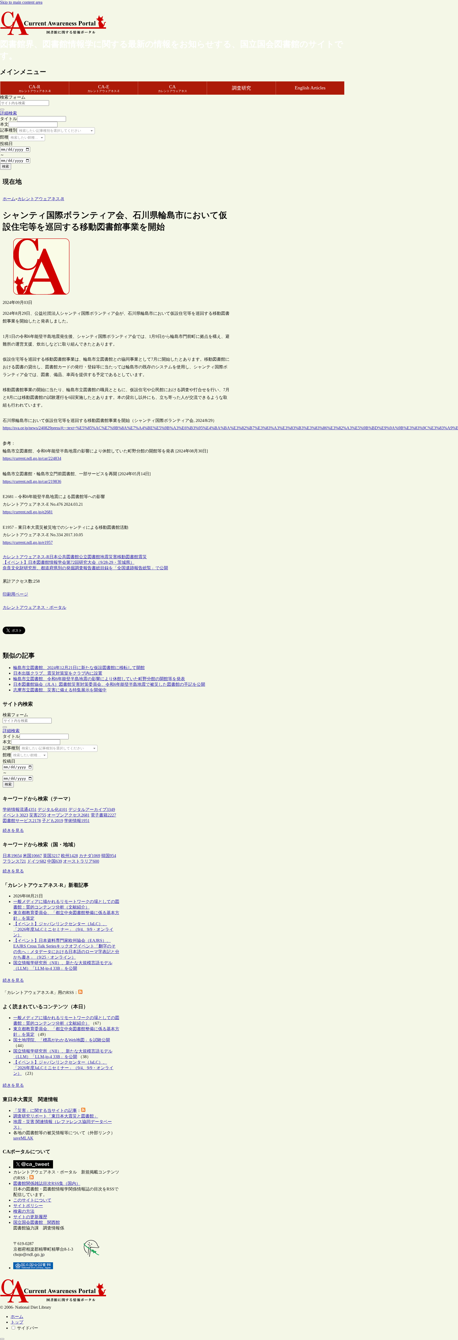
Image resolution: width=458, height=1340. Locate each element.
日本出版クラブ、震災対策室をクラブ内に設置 (57, 673)
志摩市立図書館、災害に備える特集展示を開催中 (60, 690)
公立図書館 (89, 557)
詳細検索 (8, 113)
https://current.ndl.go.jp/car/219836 (32, 481)
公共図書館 (68, 557)
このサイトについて (32, 1200)
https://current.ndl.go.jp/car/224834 (32, 458)
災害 (113, 557)
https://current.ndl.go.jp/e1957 (28, 542)
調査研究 (241, 88)
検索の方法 (23, 1211)
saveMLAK (23, 1138)
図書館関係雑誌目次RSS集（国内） (46, 1183)
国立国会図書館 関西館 (36, 1222)
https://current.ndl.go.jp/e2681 (28, 512)
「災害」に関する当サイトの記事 (45, 1110)
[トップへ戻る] (2, 1339)
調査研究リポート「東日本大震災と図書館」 (55, 1116)
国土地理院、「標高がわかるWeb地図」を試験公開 (61, 1040)
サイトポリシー (28, 1205)
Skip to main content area (21, 2)
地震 (104, 557)
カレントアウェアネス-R (26, 557)
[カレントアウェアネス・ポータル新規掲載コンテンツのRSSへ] (31, 1178)
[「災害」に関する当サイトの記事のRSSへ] (83, 1110)
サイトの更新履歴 (30, 1217)
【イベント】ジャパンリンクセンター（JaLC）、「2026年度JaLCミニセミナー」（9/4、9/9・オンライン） (63, 929)
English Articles (310, 87)
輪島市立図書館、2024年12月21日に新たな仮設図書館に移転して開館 (79, 667)
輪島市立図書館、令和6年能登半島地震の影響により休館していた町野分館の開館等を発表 (99, 678)
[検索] (2, 109)
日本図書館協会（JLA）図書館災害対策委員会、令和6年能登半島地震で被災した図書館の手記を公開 (109, 684)
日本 (53, 557)
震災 (142, 557)
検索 (5, 166)
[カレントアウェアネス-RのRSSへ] (80, 992)
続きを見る (13, 830)
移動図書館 (127, 557)
